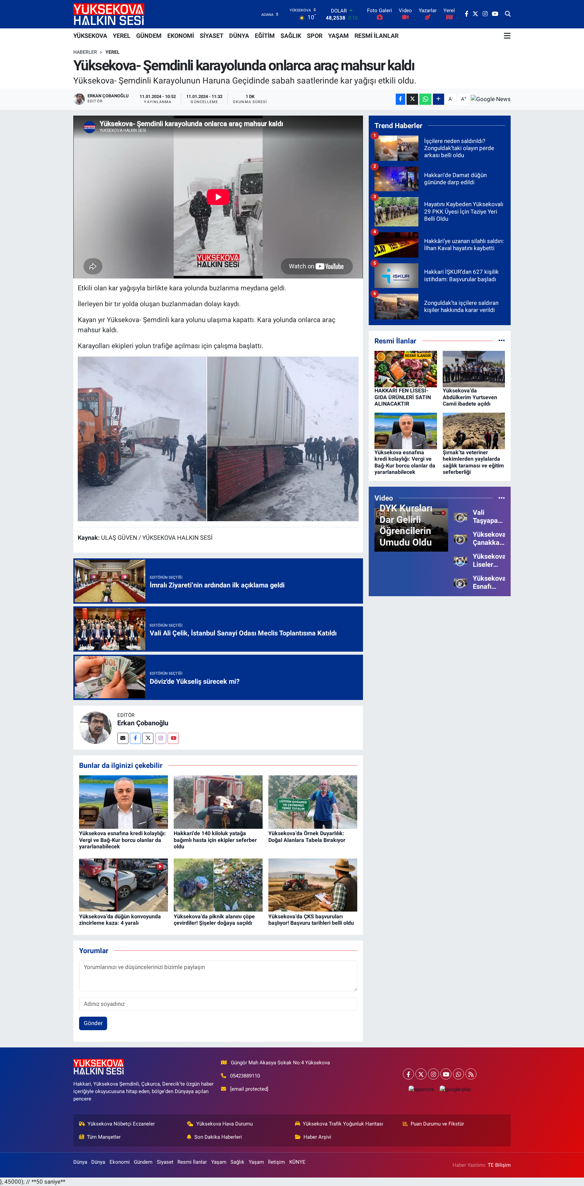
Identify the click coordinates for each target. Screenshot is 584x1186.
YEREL (121, 35)
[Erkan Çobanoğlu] (95, 727)
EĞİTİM (265, 35)
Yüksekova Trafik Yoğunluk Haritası (343, 1124)
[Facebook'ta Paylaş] (400, 99)
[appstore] (421, 1089)
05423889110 (245, 1076)
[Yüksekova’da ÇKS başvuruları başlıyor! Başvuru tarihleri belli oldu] (312, 884)
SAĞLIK (291, 35)
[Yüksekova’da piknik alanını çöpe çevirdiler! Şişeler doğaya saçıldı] (218, 884)
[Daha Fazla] (438, 99)
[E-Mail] (122, 738)
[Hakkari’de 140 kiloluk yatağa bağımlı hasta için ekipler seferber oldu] (218, 801)
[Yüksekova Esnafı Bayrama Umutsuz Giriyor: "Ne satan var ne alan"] (460, 582)
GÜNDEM (149, 35)
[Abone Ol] (491, 99)
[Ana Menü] (507, 35)
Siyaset (165, 1162)
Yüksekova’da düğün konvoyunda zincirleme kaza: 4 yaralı (120, 919)
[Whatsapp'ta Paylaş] (425, 99)
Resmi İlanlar (192, 1162)
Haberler (85, 52)
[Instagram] (160, 738)
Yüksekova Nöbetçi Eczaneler (121, 1124)
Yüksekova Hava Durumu (224, 1124)
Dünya (80, 1162)
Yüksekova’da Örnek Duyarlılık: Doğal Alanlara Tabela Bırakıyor (306, 836)
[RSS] (471, 1074)
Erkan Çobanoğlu (142, 723)
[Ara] (508, 14)
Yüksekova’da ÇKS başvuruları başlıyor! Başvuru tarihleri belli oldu (311, 919)
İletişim (276, 1162)
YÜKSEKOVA (90, 35)
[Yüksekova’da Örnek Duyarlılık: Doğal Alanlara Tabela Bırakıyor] (312, 801)
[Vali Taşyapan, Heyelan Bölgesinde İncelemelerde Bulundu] (460, 516)
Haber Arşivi (317, 1137)
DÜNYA (239, 35)
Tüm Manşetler (104, 1137)
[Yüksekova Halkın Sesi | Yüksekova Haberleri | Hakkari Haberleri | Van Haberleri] (108, 14)
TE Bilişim (499, 1165)
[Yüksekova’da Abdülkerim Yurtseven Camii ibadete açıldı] (474, 368)
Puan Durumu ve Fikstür (437, 1124)
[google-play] (455, 1089)
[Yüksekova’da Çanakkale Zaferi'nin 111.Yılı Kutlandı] (460, 538)
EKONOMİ (180, 35)
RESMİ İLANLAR (376, 35)
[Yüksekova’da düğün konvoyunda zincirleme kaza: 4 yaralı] (123, 884)
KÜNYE (297, 1162)
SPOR (314, 35)
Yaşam (218, 1162)
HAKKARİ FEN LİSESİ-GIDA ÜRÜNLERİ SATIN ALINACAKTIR (402, 397)
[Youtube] (173, 738)
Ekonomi (120, 1162)
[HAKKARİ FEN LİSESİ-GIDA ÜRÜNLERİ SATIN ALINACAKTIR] (405, 368)
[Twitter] (147, 738)
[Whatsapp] (458, 1074)
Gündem (143, 1162)
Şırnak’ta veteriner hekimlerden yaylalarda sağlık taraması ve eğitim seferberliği (473, 462)
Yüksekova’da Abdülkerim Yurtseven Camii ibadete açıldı (470, 397)
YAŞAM (338, 35)
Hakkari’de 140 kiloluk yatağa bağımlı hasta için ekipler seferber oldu (215, 839)
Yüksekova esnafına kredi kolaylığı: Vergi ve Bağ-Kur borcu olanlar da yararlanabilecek (122, 839)
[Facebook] (135, 738)
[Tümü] (501, 340)
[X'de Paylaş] (412, 99)
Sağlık (237, 1162)
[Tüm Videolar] (501, 497)
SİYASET (211, 35)
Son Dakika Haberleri (218, 1137)
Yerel (112, 52)
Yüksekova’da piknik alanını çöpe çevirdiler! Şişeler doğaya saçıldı (214, 919)
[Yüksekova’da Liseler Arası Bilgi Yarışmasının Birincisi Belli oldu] (460, 560)
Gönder (93, 1023)
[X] (421, 1074)
